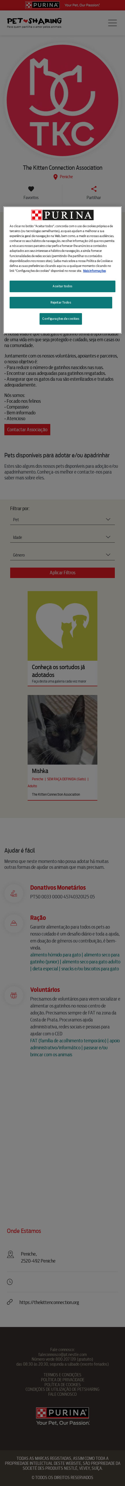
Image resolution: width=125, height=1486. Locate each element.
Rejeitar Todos (61, 302)
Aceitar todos (62, 286)
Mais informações (94, 271)
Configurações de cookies (60, 319)
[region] (62, 269)
